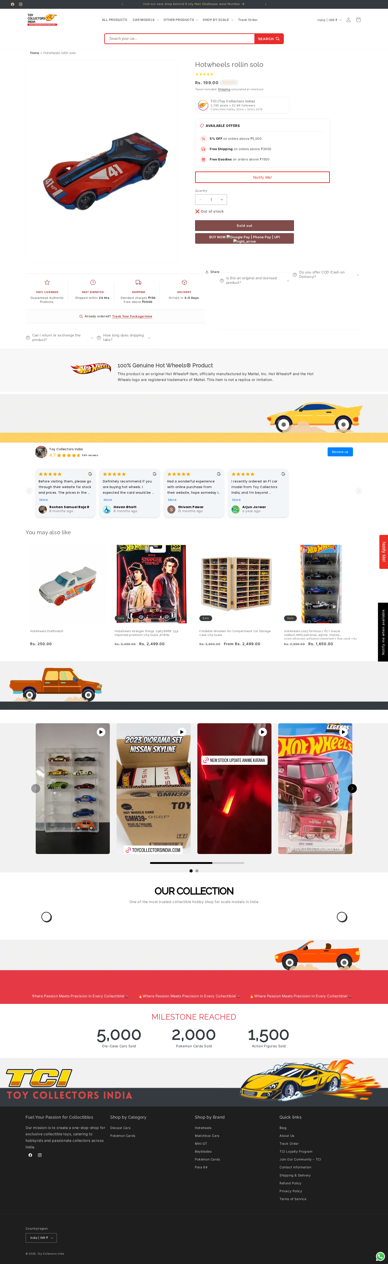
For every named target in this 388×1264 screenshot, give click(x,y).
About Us (287, 1136)
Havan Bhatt (125, 507)
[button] (145, 20)
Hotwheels (203, 1128)
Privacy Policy (291, 1191)
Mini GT (201, 1143)
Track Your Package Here (132, 316)
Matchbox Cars (207, 1136)
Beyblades (203, 1151)
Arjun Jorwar (254, 507)
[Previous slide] (29, 491)
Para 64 (201, 1167)
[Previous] (46, 917)
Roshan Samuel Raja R (69, 507)
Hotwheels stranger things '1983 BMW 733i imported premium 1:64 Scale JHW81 (147, 633)
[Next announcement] (266, 4)
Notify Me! (262, 177)
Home (34, 53)
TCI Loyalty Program (296, 1151)
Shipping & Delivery (295, 1175)
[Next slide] (358, 491)
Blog (283, 1128)
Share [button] (215, 272)
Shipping (224, 89)
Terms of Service (293, 1199)
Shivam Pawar (191, 507)
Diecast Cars (120, 1128)
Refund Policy (291, 1183)
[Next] (342, 917)
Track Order (289, 1143)
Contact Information (295, 1167)
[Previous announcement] (122, 4)
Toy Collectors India (66, 449)
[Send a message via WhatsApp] (380, 1256)
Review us (340, 452)
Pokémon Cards (122, 1136)
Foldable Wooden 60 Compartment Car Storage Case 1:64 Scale (235, 633)
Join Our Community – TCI (300, 1159)
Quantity (201, 190)
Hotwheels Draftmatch (47, 631)
